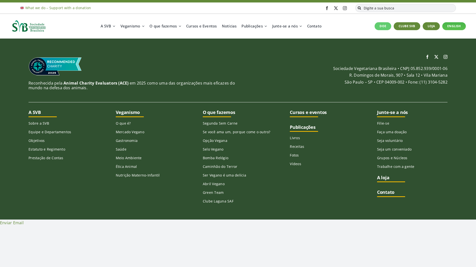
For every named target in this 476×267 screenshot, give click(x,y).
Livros (295, 137)
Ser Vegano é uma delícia (224, 175)
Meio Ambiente (129, 158)
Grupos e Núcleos (392, 158)
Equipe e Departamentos (50, 132)
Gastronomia (127, 140)
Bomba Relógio (215, 158)
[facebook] (327, 8)
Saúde (121, 149)
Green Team (213, 192)
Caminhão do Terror (220, 166)
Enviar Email (12, 222)
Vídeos (295, 163)
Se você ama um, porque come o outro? (236, 132)
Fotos (294, 155)
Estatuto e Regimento (47, 149)
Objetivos (37, 140)
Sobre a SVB (39, 123)
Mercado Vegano (130, 132)
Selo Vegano (213, 149)
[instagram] (345, 8)
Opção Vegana (215, 140)
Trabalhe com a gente (396, 166)
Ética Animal (126, 166)
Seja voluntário (390, 140)
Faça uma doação (392, 132)
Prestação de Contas (46, 158)
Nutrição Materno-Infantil (138, 175)
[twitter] (336, 8)
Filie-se (383, 123)
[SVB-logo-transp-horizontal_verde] (29, 21)
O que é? (123, 123)
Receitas (297, 146)
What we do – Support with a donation (58, 7)
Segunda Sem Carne (220, 123)
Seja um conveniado (394, 149)
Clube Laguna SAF (218, 201)
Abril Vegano (214, 183)
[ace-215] (55, 59)
